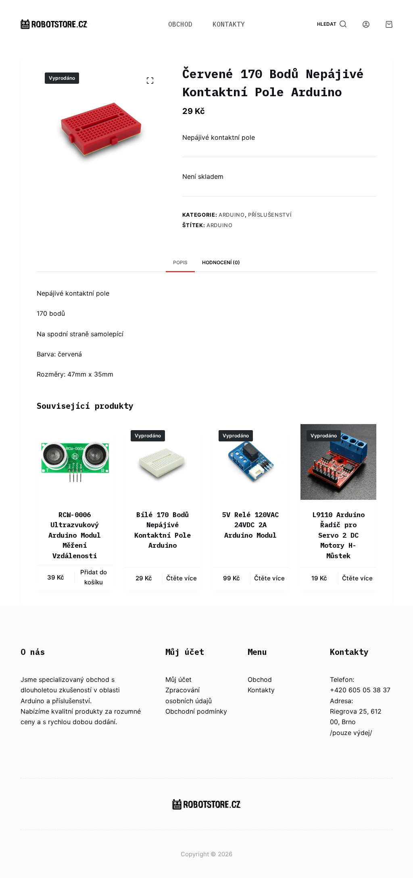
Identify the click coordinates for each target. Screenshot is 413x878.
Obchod (180, 24)
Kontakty (229, 24)
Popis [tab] (180, 262)
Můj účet (178, 679)
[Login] (366, 24)
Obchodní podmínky (196, 711)
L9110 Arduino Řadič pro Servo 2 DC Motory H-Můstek (338, 535)
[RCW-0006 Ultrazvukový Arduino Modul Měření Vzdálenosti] (75, 462)
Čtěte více (181, 578)
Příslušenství (270, 214)
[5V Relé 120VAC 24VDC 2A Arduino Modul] (250, 462)
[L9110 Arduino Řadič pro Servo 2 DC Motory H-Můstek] (338, 462)
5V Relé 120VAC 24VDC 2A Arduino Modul (250, 525)
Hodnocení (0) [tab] (221, 262)
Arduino (232, 214)
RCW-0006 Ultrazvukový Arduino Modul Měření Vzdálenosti (74, 535)
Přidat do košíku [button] (93, 577)
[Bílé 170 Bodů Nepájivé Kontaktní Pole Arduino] (162, 462)
